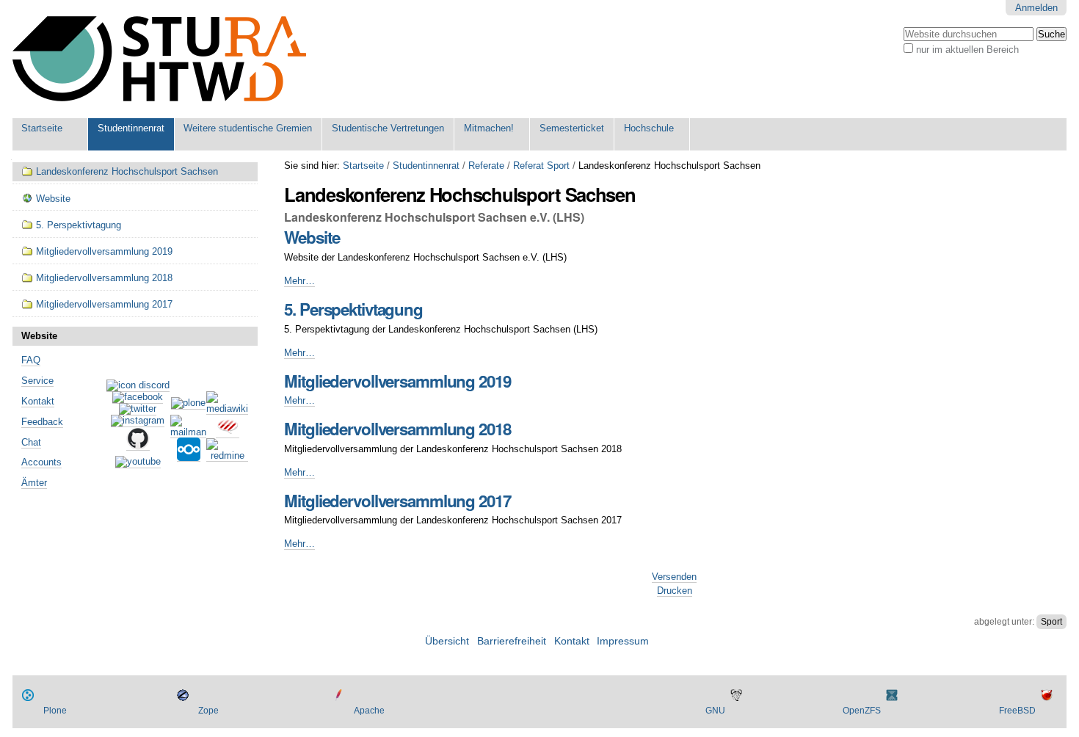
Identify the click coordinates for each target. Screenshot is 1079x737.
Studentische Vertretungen (388, 128)
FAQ (30, 360)
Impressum (623, 641)
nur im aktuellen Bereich (967, 49)
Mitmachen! (489, 128)
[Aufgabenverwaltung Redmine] (227, 456)
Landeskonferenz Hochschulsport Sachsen (127, 171)
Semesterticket (572, 128)
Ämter (34, 482)
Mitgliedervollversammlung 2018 (397, 428)
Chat (31, 442)
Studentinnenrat (131, 128)
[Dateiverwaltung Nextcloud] (188, 456)
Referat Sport (541, 165)
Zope (208, 710)
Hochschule (649, 128)
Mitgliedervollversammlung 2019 (397, 381)
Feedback (42, 421)
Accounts (41, 462)
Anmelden (1036, 7)
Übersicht (447, 641)
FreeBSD (1017, 710)
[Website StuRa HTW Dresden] (159, 59)
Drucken (674, 590)
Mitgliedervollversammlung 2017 (397, 500)
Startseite (41, 128)
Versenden (674, 576)
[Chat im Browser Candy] (227, 432)
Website (311, 237)
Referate (486, 165)
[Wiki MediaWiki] (227, 409)
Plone (55, 710)
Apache (369, 710)
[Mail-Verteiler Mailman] (188, 432)
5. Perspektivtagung (353, 309)
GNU (715, 710)
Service (37, 380)
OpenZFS (862, 710)
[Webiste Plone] (188, 404)
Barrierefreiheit (511, 641)
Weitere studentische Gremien (248, 128)
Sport (1051, 622)
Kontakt (37, 401)
